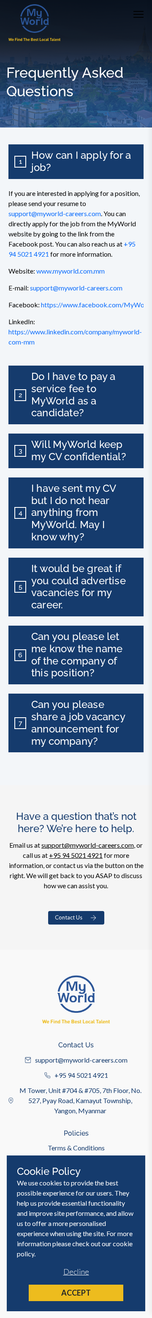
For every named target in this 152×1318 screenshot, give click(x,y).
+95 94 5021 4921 (76, 855)
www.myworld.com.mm (70, 271)
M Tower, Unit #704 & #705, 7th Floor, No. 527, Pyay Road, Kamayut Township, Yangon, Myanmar (80, 1100)
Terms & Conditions (76, 1148)
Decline (76, 1271)
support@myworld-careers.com (54, 213)
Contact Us (68, 917)
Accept (76, 1292)
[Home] (34, 22)
